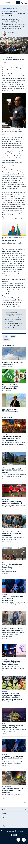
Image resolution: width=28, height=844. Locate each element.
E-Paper (4, 826)
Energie (13, 336)
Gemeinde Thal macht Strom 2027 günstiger (12, 363)
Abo (18, 3)
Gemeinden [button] (8, 2)
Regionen (4, 813)
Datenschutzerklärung (18, 831)
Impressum (9, 831)
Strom (5, 336)
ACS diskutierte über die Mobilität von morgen (11, 410)
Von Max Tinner (11, 32)
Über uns (4, 822)
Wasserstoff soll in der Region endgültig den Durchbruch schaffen (10, 386)
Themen (4, 809)
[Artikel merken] (18, 840)
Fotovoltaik (6, 339)
